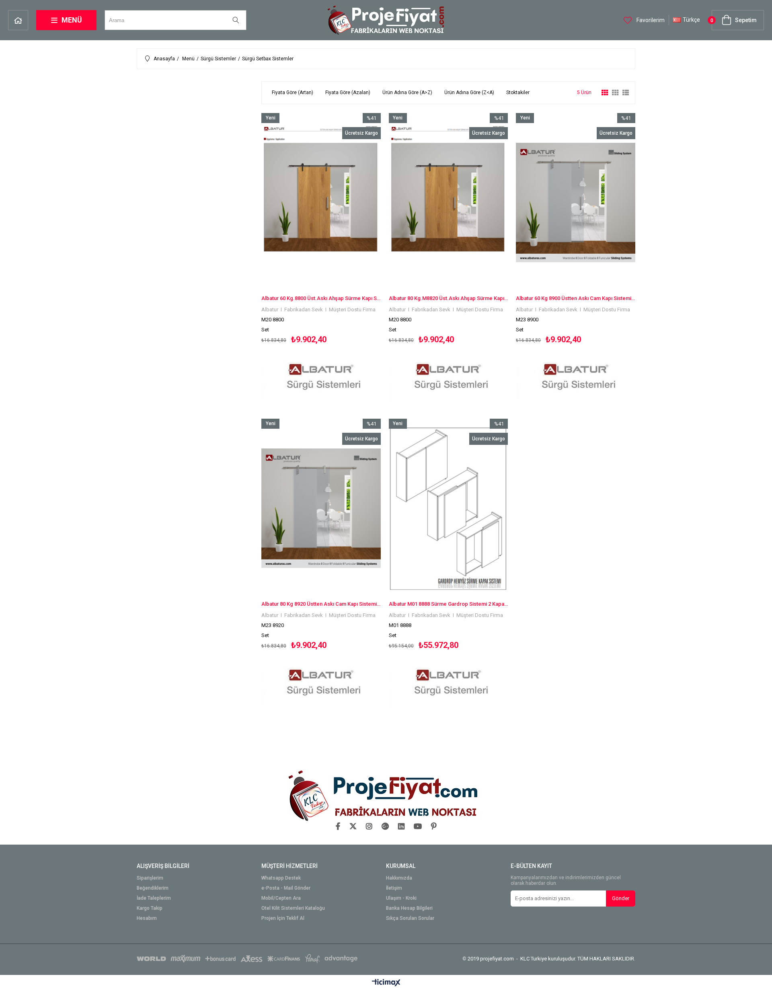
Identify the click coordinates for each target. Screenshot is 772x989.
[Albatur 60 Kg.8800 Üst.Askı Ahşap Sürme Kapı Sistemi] (321, 202)
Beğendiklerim (152, 888)
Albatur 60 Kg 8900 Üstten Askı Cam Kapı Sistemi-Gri (575, 298)
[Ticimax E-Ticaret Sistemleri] (386, 983)
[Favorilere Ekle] (321, 258)
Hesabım (147, 918)
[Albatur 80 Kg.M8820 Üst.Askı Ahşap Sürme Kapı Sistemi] (448, 202)
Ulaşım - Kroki (401, 898)
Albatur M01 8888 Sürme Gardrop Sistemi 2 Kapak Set (448, 604)
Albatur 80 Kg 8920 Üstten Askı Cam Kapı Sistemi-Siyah (321, 604)
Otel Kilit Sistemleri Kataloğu (293, 908)
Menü (72, 20)
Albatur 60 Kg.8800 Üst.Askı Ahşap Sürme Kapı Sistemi (321, 298)
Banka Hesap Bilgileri (409, 908)
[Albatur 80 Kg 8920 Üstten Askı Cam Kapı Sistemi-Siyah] (321, 508)
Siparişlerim (150, 878)
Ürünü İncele (350, 258)
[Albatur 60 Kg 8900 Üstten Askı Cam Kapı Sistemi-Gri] (575, 202)
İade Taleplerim (154, 898)
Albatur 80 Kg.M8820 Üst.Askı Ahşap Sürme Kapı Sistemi (448, 298)
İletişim (394, 888)
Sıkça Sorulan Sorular (410, 918)
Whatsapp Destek (281, 878)
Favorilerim (650, 20)
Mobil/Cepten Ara (281, 898)
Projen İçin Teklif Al (282, 918)
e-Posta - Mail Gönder (285, 888)
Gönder (620, 898)
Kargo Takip (149, 908)
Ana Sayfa (18, 20)
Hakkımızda (399, 878)
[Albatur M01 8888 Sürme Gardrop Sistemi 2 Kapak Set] (448, 508)
